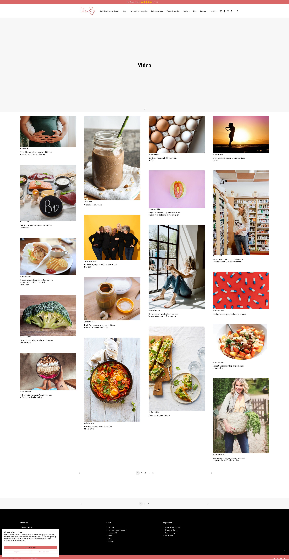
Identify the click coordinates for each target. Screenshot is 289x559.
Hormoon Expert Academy (117, 530)
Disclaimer (169, 535)
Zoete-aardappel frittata (159, 415)
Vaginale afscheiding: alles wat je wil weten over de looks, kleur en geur (164, 213)
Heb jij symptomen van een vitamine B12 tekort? (36, 226)
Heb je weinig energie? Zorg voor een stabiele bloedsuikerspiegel (36, 396)
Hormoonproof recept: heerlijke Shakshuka (98, 427)
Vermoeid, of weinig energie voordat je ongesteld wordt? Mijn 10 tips (230, 459)
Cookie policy (170, 533)
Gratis (185, 11)
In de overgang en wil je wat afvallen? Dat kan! (100, 265)
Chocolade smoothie (93, 204)
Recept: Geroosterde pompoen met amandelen (228, 366)
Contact (203, 11)
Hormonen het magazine (139, 11)
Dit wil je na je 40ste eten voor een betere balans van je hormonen (163, 315)
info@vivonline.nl (26, 527)
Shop (124, 11)
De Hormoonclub (157, 11)
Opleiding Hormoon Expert (109, 11)
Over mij (212, 11)
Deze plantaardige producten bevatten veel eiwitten (37, 341)
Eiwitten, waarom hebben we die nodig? (163, 159)
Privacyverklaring (171, 530)
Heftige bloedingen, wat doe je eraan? (229, 314)
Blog (194, 11)
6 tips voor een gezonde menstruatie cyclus (229, 159)
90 (153, 473)
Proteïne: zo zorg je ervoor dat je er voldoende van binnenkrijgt (99, 326)
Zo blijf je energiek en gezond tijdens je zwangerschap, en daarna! (36, 153)
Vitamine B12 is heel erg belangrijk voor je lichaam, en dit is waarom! (228, 260)
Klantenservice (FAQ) (172, 527)
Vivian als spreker (173, 11)
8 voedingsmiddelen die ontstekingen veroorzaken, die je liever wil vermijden (36, 282)
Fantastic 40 (112, 533)
